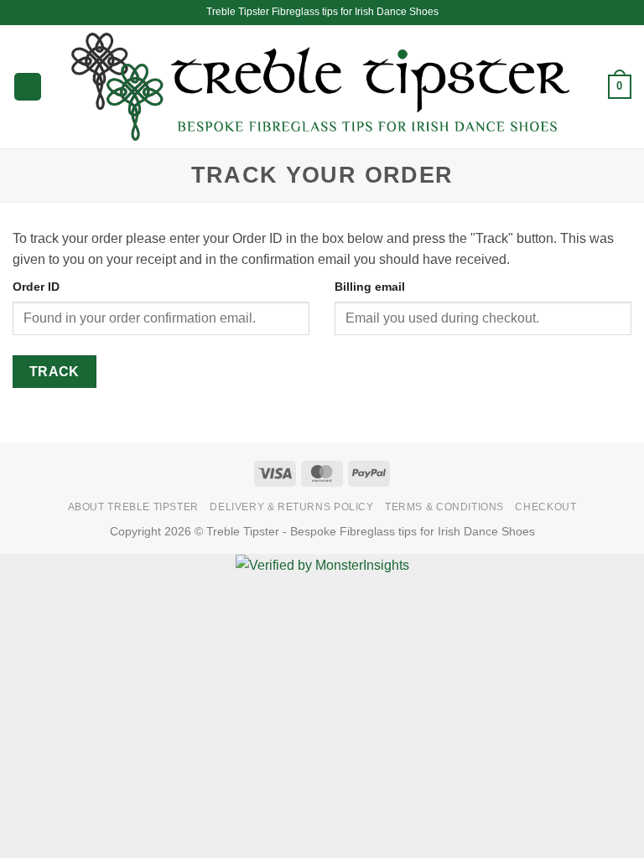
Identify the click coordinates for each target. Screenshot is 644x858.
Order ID (36, 286)
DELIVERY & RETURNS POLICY (291, 507)
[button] (27, 87)
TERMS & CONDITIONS (444, 507)
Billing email (370, 286)
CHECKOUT (545, 507)
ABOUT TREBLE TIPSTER (133, 507)
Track (54, 371)
